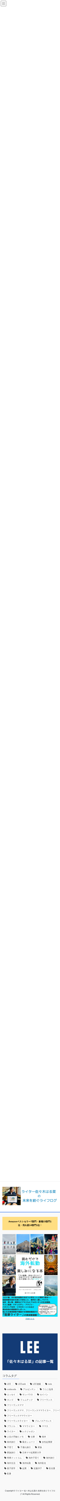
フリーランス (46, 1400)
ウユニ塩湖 (48, 1389)
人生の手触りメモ (15, 1437)
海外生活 (11, 1463)
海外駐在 (42, 1463)
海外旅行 (50, 1458)
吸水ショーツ (28, 1442)
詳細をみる (30, 1319)
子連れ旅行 (25, 1447)
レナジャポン (28, 1431)
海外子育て (34, 1458)
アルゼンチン (29, 1389)
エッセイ (11, 1394)
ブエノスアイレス (43, 1421)
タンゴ (10, 1400)
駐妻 (9, 1473)
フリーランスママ (15, 1405)
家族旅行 (11, 1452)
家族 (40, 1447)
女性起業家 (47, 1442)
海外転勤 (26, 1463)
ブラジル (11, 1426)
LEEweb (22, 1384)
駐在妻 (52, 1468)
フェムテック (26, 1400)
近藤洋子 (38, 1468)
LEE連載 (37, 1384)
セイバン (44, 1394)
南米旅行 (11, 1442)
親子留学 (11, 1468)
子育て (10, 1447)
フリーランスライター (17, 1421)
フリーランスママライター (19, 1415)
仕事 (33, 1437)
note (50, 1384)
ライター (11, 1431)
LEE (9, 1384)
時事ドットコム (14, 1458)
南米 (44, 1437)
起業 (24, 1468)
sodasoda (11, 1389)
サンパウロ (27, 1394)
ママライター (28, 1426)
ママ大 (45, 1426)
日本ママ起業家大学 (31, 1452)
